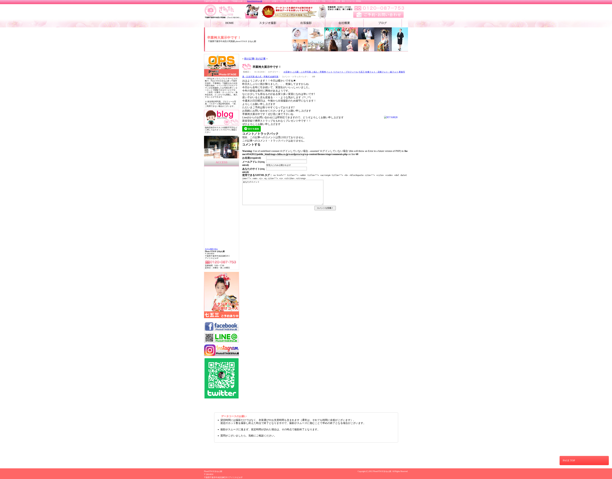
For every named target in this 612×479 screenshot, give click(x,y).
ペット (329, 72)
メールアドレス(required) (253, 163)
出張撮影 (306, 23)
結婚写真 (274, 77)
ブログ (382, 23)
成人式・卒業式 (262, 77)
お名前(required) (251, 157)
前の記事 (249, 58)
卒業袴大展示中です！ (267, 66)
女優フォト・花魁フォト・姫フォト (381, 72)
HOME (229, 23)
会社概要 (344, 23)
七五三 (361, 72)
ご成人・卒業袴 (318, 72)
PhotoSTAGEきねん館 (254, 1)
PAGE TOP (569, 460)
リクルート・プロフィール (345, 72)
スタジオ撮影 (267, 23)
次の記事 (260, 58)
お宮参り (288, 72)
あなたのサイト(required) (253, 170)
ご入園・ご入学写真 (301, 72)
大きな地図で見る (211, 249)
